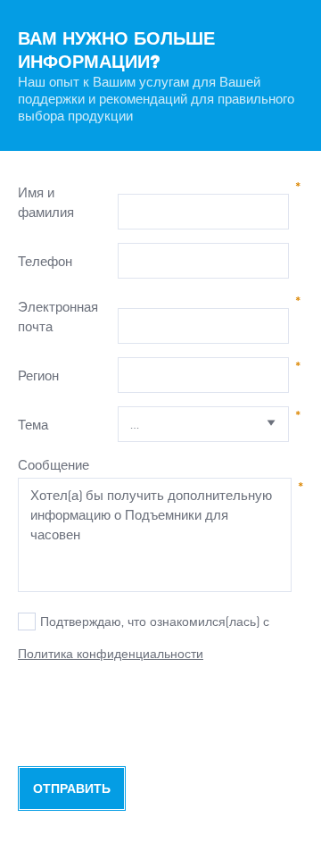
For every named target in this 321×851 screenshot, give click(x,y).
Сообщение (53, 464)
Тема (33, 424)
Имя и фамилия (46, 202)
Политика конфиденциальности (110, 654)
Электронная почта (58, 316)
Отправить (72, 789)
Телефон (45, 261)
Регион (38, 375)
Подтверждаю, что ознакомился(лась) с (154, 621)
